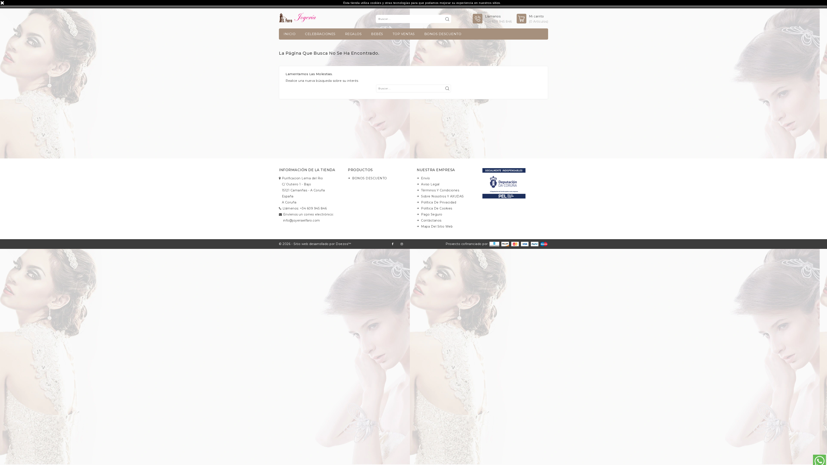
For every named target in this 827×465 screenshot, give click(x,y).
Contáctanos (431, 220)
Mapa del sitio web (437, 226)
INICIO (289, 34)
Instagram (402, 244)
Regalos (353, 34)
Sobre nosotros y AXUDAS (442, 196)
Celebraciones (320, 34)
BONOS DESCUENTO (443, 34)
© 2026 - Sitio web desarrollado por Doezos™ (315, 244)
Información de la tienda (307, 170)
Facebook (392, 244)
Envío (425, 178)
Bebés (377, 34)
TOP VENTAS (404, 34)
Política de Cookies (436, 208)
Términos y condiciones (440, 190)
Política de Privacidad (438, 202)
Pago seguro (431, 214)
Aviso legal (430, 184)
